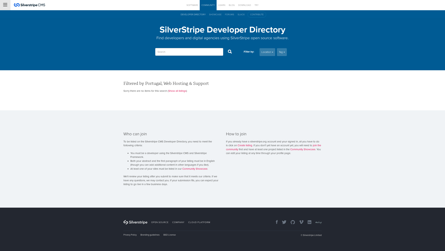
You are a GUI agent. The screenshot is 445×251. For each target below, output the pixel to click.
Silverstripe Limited (312, 235)
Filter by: (249, 51)
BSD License (169, 234)
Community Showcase (194, 168)
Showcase (215, 14)
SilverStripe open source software (259, 38)
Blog (232, 5)
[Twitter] (282, 222)
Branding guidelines (150, 234)
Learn (221, 5)
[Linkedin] (307, 222)
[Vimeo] (300, 222)
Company (178, 222)
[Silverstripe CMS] (29, 5)
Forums (229, 14)
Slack (241, 14)
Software (192, 5)
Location (266, 52)
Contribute (257, 14)
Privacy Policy (130, 234)
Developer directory (193, 14)
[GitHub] (291, 222)
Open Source (159, 222)
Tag (281, 52)
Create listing (245, 145)
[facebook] (275, 222)
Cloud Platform (199, 222)
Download (244, 5)
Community (208, 5)
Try (256, 5)
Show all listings (177, 90)
